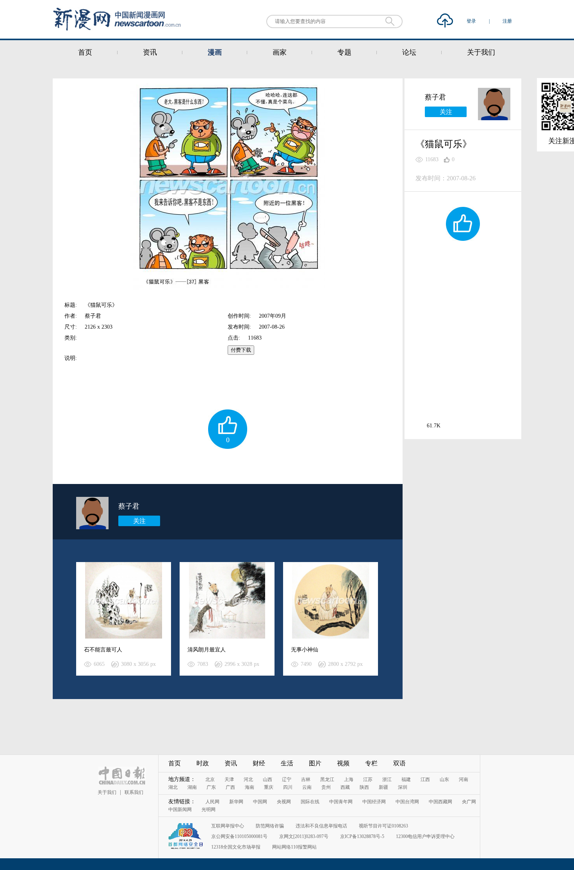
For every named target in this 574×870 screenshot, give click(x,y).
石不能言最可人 (103, 650)
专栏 (371, 763)
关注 (139, 521)
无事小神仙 (304, 650)
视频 (343, 763)
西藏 (345, 787)
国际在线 (310, 801)
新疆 (383, 787)
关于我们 (481, 52)
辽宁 (286, 779)
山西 (267, 779)
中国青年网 (341, 801)
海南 (249, 787)
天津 (229, 779)
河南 (463, 779)
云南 (307, 787)
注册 (507, 21)
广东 (211, 787)
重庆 (268, 787)
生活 (287, 763)
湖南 (192, 787)
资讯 (150, 52)
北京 (210, 779)
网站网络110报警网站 (294, 847)
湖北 (173, 787)
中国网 (260, 801)
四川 (287, 787)
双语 (399, 763)
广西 (230, 787)
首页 (85, 52)
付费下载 (241, 350)
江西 (425, 779)
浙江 (387, 779)
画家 (280, 52)
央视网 (284, 801)
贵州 (326, 787)
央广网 (469, 801)
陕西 (364, 787)
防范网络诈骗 (270, 826)
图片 (315, 763)
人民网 (212, 801)
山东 (444, 779)
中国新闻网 (180, 809)
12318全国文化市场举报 (235, 847)
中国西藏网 (440, 801)
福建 (406, 779)
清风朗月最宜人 (206, 650)
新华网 (236, 801)
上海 (348, 779)
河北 (248, 779)
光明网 (208, 809)
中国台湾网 (407, 801)
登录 (472, 21)
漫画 (215, 52)
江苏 (368, 779)
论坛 (409, 52)
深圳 (402, 787)
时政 (202, 763)
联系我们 (134, 792)
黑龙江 (327, 779)
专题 (344, 52)
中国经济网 (374, 801)
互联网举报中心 (227, 826)
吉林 (305, 779)
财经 (259, 763)
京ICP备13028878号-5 (362, 836)
